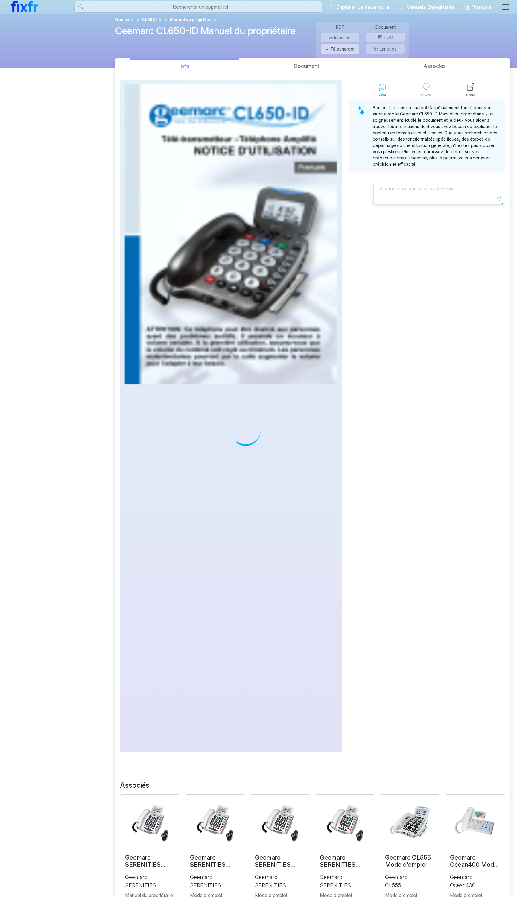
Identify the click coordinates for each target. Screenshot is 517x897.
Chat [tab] (382, 95)
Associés (434, 66)
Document (306, 66)
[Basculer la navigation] (505, 7)
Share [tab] (470, 95)
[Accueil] (25, 6)
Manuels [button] (429, 7)
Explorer (362, 7)
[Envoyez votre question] (498, 198)
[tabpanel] (427, 426)
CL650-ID (152, 19)
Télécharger (342, 48)
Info (184, 66)
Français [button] (480, 7)
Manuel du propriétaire (193, 19)
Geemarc (124, 19)
